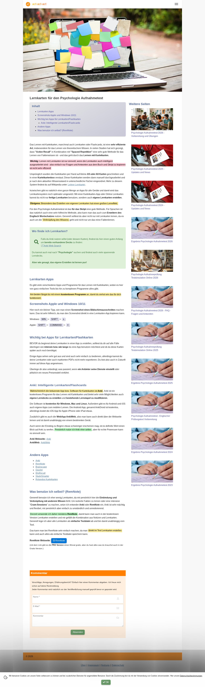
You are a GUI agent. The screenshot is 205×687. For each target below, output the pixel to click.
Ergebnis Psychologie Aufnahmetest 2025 (152, 383)
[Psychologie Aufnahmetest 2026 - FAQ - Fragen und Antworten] (152, 297)
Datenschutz (118, 665)
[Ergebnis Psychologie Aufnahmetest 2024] (152, 439)
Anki (48, 439)
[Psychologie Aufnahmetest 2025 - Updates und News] (152, 155)
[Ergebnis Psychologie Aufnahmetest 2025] (152, 370)
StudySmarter (42, 476)
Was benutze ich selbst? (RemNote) (55, 130)
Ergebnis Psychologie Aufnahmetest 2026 (152, 241)
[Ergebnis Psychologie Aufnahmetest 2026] (152, 228)
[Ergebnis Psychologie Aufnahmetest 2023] (152, 472)
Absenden (77, 632)
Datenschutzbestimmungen (191, 676)
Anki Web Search (52, 246)
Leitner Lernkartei (76, 184)
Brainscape (41, 467)
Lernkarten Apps (46, 111)
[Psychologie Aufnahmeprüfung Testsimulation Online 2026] (152, 261)
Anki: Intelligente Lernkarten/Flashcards (60, 123)
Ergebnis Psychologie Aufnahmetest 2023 (152, 485)
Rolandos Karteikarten (47, 479)
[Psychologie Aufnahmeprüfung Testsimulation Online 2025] (152, 333)
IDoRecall (40, 473)
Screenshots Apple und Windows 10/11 (57, 115)
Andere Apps (44, 126)
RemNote (40, 464)
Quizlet (39, 470)
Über (83, 665)
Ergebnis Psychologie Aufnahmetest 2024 (152, 452)
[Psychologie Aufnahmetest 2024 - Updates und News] (152, 192)
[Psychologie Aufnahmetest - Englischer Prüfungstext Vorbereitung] (152, 402)
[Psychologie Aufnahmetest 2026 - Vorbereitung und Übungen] (152, 119)
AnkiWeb (45, 442)
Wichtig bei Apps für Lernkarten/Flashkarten (59, 119)
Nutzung (105, 665)
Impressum (93, 665)
